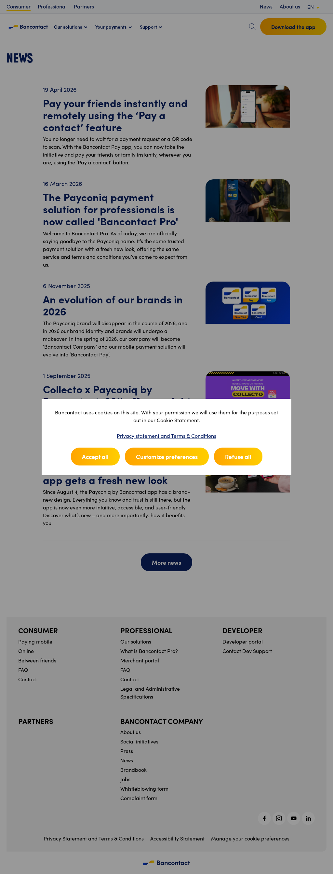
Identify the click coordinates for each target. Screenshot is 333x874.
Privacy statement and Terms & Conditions (166, 435)
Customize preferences (167, 456)
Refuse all (238, 456)
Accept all (95, 456)
